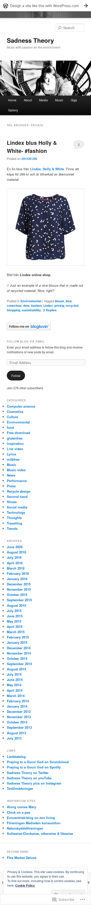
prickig (59, 305)
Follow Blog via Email (26, 341)
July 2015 (14, 610)
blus (69, 301)
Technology (16, 512)
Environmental (30, 301)
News (11, 475)
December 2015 (19, 584)
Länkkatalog (16, 756)
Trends (12, 528)
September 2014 (19, 663)
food (10, 427)
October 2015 (17, 594)
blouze (59, 301)
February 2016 (18, 573)
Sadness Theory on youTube (29, 777)
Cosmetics (15, 411)
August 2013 (16, 732)
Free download (18, 432)
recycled (72, 305)
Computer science (21, 406)
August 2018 (16, 552)
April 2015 (14, 626)
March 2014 (16, 695)
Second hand (17, 496)
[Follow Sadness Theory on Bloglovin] (29, 329)
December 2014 (19, 647)
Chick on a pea (18, 812)
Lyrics (11, 454)
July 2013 (14, 738)
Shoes (12, 501)
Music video (16, 469)
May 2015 (14, 621)
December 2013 (19, 711)
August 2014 (16, 669)
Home (12, 100)
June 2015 (14, 616)
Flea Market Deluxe (21, 857)
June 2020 (14, 546)
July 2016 (14, 557)
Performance (17, 480)
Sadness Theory (30, 40)
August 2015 (16, 605)
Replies (50, 310)
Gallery (13, 110)
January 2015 (17, 642)
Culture (12, 416)
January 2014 (17, 706)
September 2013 (19, 727)
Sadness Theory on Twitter (28, 772)
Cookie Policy (25, 885)
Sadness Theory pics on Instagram (34, 783)
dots (26, 305)
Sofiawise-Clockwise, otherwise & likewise (40, 833)
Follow (15, 375)
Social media (17, 507)
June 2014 (14, 679)
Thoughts (14, 517)
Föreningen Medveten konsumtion (33, 823)
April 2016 (14, 563)
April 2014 (14, 690)
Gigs (74, 100)
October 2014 (17, 658)
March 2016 (16, 568)
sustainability (31, 310)
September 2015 (19, 599)
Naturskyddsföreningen (25, 828)
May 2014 (14, 684)
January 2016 (17, 578)
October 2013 (17, 722)
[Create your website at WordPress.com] (45, 5)
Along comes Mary (21, 806)
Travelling (14, 523)
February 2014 (18, 701)
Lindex (48, 305)
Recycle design (19, 491)
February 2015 (18, 637)
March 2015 (16, 631)
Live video (15, 448)
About (28, 100)
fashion (36, 305)
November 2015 (19, 589)
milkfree (13, 459)
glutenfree (14, 438)
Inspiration (15, 443)
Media (43, 100)
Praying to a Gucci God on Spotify (34, 767)
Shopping (13, 310)
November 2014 (19, 653)
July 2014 (14, 674)
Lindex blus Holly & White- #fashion (32, 146)
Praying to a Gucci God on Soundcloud (38, 761)
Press (11, 486)
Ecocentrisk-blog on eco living (31, 817)
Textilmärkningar (20, 788)
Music (59, 100)
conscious (14, 305)
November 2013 (19, 716)
